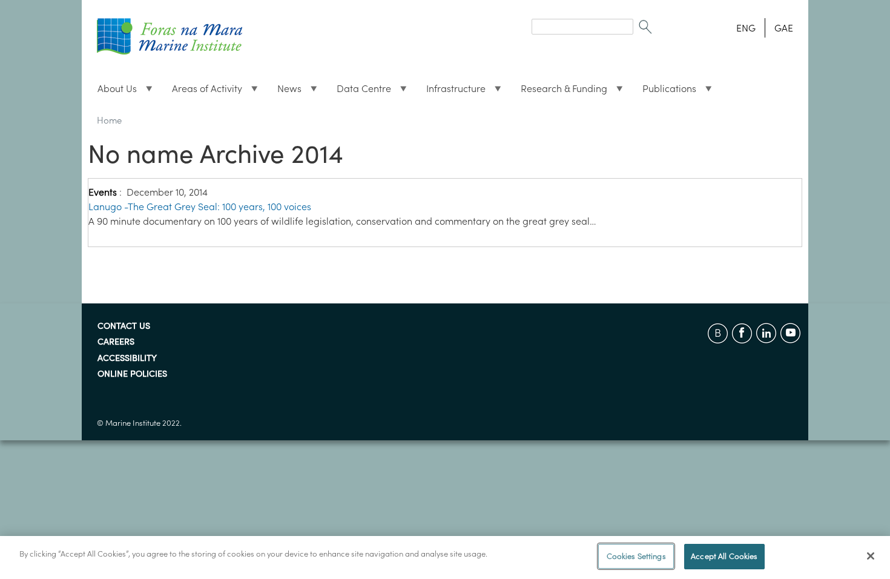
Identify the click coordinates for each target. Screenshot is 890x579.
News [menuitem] (285, 91)
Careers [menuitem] (115, 342)
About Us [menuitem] (112, 91)
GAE (783, 28)
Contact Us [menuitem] (123, 326)
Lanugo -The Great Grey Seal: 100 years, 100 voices (199, 206)
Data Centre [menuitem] (359, 91)
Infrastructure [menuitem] (451, 91)
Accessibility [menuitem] (127, 358)
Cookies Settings (636, 556)
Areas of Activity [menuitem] (202, 91)
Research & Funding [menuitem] (559, 91)
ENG (746, 28)
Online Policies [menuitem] (132, 374)
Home (109, 120)
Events (102, 192)
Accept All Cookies (724, 556)
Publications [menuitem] (664, 91)
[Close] (870, 556)
